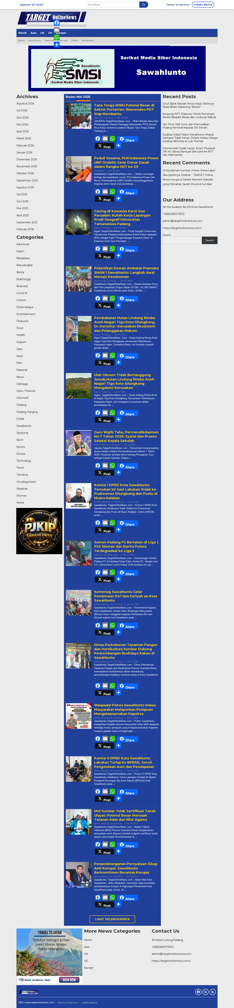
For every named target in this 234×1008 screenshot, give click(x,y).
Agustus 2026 (25, 103)
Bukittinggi (23, 279)
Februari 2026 (25, 145)
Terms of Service (68, 1002)
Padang (21, 405)
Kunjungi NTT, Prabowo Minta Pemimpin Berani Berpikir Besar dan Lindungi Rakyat (189, 115)
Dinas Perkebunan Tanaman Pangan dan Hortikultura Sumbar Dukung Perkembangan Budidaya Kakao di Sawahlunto (125, 651)
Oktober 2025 (25, 173)
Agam (20, 251)
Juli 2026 (21, 110)
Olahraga (22, 384)
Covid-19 (21, 293)
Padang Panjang (27, 412)
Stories (20, 453)
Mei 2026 (22, 124)
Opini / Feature (25, 391)
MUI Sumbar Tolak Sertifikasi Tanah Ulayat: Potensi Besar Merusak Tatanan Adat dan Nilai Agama (125, 815)
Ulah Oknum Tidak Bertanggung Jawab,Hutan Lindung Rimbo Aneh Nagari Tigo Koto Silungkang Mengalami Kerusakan (124, 381)
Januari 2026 (24, 152)
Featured (22, 321)
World (20, 502)
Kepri (19, 356)
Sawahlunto (23, 425)
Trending (22, 474)
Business (22, 286)
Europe (88, 967)
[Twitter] (205, 992)
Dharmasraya (24, 307)
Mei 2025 (22, 208)
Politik (20, 419)
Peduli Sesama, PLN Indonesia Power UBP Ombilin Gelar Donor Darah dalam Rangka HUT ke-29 (126, 162)
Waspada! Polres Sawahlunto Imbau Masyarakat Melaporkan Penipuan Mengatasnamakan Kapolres (125, 709)
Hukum (21, 342)
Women (21, 495)
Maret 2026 (23, 138)
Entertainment (25, 314)
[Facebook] (56, 22)
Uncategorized (25, 481)
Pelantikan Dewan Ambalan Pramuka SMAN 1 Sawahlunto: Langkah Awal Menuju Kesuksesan (126, 272)
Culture (21, 300)
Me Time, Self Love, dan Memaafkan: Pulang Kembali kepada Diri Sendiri (186, 126)
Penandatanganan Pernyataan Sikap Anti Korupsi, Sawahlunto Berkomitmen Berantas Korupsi (125, 868)
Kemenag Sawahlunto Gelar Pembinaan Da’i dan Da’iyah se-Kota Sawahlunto (125, 596)
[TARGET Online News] (28, 991)
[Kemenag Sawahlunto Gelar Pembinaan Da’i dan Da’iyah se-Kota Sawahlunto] (136, 617)
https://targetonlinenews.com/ (182, 228)
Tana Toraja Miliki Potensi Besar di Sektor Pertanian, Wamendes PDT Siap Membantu (124, 109)
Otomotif (22, 398)
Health (20, 335)
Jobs (19, 349)
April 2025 (22, 215)
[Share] (56, 44)
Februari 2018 (25, 229)
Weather (22, 488)
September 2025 (27, 180)
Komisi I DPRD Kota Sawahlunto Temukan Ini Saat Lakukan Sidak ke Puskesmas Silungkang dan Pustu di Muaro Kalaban (126, 491)
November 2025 (26, 166)
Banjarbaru (23, 258)
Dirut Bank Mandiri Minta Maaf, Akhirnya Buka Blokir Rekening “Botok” (188, 105)
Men (19, 363)
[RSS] (213, 992)
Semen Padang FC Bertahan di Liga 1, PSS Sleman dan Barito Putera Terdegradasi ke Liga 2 (126, 546)
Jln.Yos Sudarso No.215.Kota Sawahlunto (188, 207)
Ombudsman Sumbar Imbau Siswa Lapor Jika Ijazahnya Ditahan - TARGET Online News (189, 175)
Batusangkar (24, 265)
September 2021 (27, 222)
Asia (86, 947)
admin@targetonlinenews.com (182, 221)
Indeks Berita (89, 1002)
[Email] (56, 30)
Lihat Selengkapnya (112, 919)
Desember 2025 (26, 159)
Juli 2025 (21, 194)
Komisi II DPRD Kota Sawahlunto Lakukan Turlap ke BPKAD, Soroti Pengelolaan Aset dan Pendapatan (124, 762)
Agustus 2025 (25, 187)
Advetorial (22, 244)
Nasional (21, 370)
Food (19, 328)
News (20, 377)
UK (86, 954)
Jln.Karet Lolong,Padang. (168, 940)
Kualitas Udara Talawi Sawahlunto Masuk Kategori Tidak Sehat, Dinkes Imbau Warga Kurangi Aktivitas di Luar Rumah (190, 138)
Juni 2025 (22, 201)
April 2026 (22, 131)
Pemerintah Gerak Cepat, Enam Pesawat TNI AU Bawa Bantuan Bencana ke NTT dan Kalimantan (189, 151)
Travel (20, 468)
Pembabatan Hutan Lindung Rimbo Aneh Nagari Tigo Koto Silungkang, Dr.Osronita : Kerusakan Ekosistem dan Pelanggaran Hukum (124, 324)
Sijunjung (22, 433)
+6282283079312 (173, 214)
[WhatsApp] (56, 37)
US (86, 960)
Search (167, 234)
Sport (19, 440)
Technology (23, 460)
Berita (20, 272)
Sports (20, 447)
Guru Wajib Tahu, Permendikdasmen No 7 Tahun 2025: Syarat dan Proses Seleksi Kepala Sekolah (126, 436)
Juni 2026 (22, 117)
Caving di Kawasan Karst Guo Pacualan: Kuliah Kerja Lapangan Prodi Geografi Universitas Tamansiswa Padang (122, 217)
